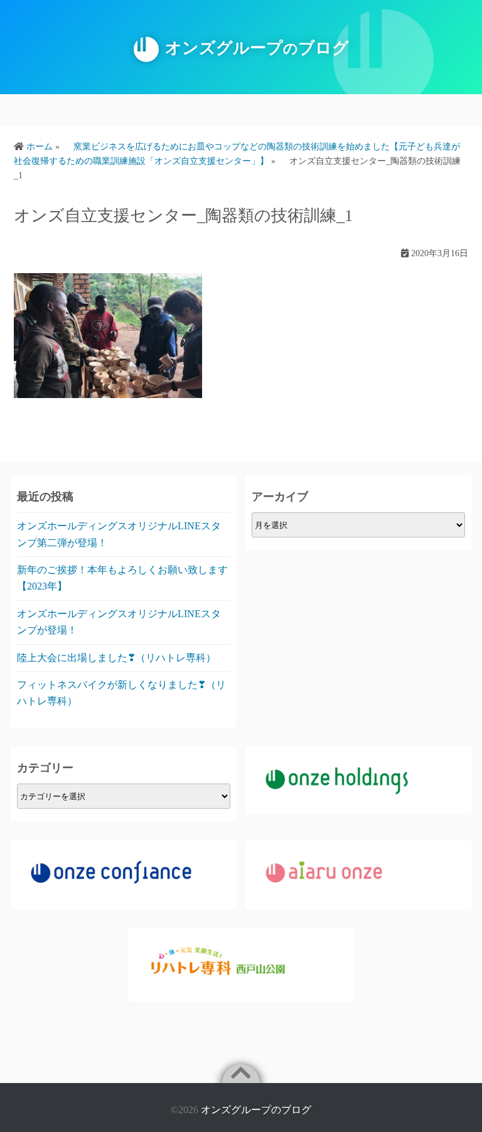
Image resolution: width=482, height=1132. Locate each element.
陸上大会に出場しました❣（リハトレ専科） (116, 657)
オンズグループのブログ (256, 1109)
